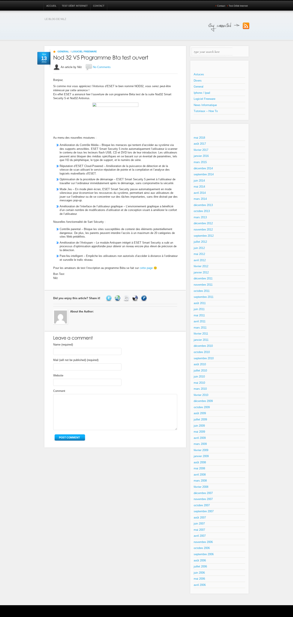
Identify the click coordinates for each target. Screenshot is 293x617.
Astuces (199, 74)
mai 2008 (199, 468)
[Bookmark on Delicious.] (136, 298)
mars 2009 (200, 444)
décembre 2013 (203, 205)
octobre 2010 (202, 352)
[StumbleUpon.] (118, 298)
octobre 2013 (202, 211)
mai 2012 (199, 254)
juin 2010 (199, 376)
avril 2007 (200, 535)
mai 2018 (199, 137)
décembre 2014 (203, 168)
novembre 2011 (203, 284)
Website (58, 375)
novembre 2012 (203, 229)
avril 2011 (199, 321)
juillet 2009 (200, 419)
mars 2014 (200, 198)
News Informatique (205, 105)
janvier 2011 (201, 339)
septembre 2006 (204, 554)
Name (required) (63, 344)
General (63, 51)
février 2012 (201, 266)
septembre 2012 (204, 235)
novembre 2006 (203, 542)
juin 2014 (199, 180)
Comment (59, 391)
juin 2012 (199, 248)
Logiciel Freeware (84, 51)
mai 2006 (199, 578)
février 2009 (201, 450)
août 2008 (200, 462)
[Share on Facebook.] (144, 298)
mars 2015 (200, 162)
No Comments (102, 67)
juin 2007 (199, 523)
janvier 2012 (201, 272)
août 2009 (200, 413)
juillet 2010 (200, 370)
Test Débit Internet (75, 6)
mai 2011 (199, 315)
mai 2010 (199, 382)
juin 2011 (199, 309)
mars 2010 (200, 388)
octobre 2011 (202, 291)
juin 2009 (199, 425)
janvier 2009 (201, 456)
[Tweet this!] (109, 298)
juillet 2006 (200, 566)
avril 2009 (200, 438)
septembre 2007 (204, 511)
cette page (146, 268)
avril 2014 (200, 192)
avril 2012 (200, 260)
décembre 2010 (203, 345)
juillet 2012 (200, 241)
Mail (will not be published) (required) (75, 360)
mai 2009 (199, 431)
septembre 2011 (203, 297)
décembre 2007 (203, 493)
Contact (98, 6)
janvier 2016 (201, 156)
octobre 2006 (202, 548)
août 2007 (200, 517)
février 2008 (201, 486)
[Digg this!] (127, 298)
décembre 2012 (203, 223)
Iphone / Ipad (202, 92)
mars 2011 (200, 327)
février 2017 (201, 150)
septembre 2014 (204, 174)
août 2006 (200, 560)
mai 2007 (199, 529)
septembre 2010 (204, 358)
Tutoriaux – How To (206, 111)
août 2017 (200, 143)
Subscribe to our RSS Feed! (246, 26)
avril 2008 (200, 474)
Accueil (51, 6)
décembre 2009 (203, 401)
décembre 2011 (203, 278)
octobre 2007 (202, 505)
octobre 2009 (202, 407)
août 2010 (200, 364)
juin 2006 (199, 572)
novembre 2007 (203, 499)
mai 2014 (199, 186)
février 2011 (201, 333)
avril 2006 (200, 585)
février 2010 (201, 395)
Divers (198, 80)
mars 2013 (200, 217)
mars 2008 (200, 480)
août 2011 (200, 303)
